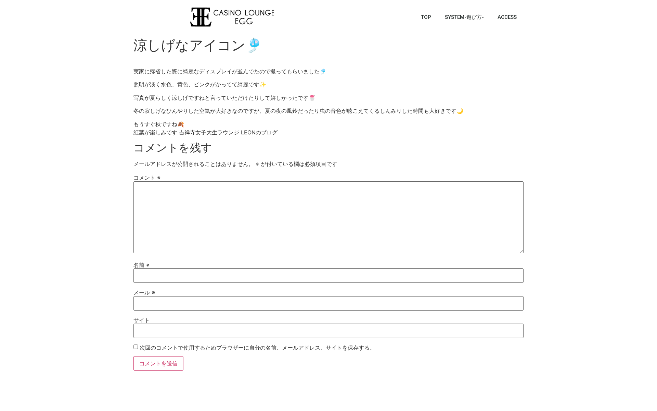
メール (144, 292)
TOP (426, 17)
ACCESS (507, 17)
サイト (141, 320)
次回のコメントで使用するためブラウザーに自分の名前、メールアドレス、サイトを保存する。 (257, 347)
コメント (146, 177)
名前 (141, 265)
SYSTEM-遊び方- (464, 17)
